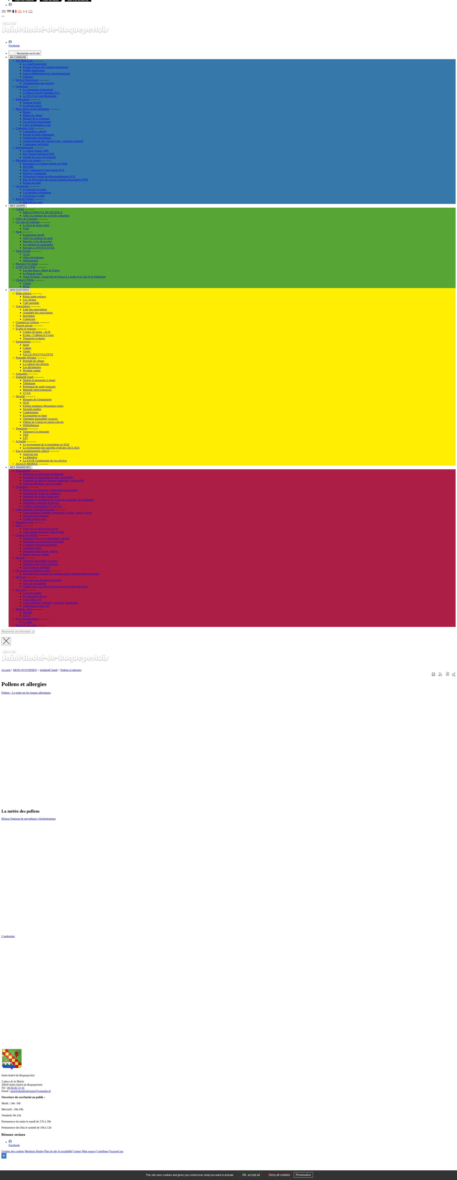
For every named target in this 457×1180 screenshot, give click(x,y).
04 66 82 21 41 (15, 1087)
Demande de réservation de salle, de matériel (48, 477)
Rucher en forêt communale (38, 134)
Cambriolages (30, 412)
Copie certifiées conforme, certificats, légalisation (50, 602)
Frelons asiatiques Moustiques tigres (43, 405)
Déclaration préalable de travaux (41, 502)
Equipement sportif (33, 234)
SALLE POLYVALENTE (38, 354)
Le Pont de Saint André (36, 225)
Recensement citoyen (35, 596)
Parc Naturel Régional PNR (38, 153)
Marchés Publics (25, 199)
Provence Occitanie (27, 263)
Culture (20, 209)
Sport (19, 231)
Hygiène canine (32, 370)
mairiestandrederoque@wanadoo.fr (31, 1091)
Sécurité (20, 396)
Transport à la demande (36, 431)
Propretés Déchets (26, 357)
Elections (21, 576)
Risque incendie (32, 182)
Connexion (29, 319)
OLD (26, 402)
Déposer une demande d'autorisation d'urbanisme (50, 490)
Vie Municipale (24, 60)
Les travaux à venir (33, 195)
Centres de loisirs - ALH (36, 331)
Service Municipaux (27, 79)
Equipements (23, 341)
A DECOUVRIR (26, 267)
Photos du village (32, 115)
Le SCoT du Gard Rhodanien (39, 96)
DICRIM (28, 166)
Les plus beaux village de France (41, 270)
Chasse (27, 283)
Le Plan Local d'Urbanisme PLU (41, 92)
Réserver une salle (26, 625)
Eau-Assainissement (27, 618)
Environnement (24, 147)
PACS (26, 615)
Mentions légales (34, 1151)
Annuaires (21, 373)
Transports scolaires (34, 338)
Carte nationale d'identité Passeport (35, 509)
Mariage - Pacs (24, 609)
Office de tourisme (33, 257)
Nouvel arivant (24, 325)
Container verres (32, 548)
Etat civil (21, 589)
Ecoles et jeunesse (26, 328)
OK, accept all (251, 1174)
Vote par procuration (34, 583)
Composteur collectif (34, 131)
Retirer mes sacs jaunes (36, 554)
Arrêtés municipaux (34, 70)
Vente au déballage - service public (42, 483)
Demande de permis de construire (42, 493)
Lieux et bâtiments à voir (37, 125)
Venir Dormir (23, 251)
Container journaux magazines (40, 544)
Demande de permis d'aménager (41, 496)
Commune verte (25, 128)
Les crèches (29, 299)
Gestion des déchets (27, 535)
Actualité (21, 441)
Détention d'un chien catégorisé (40, 564)
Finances (28, 76)
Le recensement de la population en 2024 (46, 444)
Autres (26, 351)
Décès (19, 525)
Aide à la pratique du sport (38, 238)
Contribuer (102, 1151)
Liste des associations (35, 309)
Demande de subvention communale (43, 474)
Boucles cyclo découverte (37, 241)
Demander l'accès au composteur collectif (46, 538)
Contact (77, 1151)
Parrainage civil (24, 522)
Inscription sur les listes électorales (42, 580)
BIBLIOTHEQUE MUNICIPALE (43, 212)
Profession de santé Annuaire (39, 386)
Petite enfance (24, 293)
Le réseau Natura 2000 (36, 150)
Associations (23, 306)
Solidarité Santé (24, 377)
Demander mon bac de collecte (40, 551)
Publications (22, 99)
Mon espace (89, 1151)
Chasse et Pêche (25, 279)
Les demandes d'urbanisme (38, 89)
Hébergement (30, 260)
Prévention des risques (29, 160)
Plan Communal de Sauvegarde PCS (43, 170)
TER (25, 434)
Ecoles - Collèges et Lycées (38, 335)
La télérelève (30, 457)
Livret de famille (32, 593)
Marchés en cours (33, 202)
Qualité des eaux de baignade (39, 157)
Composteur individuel (36, 144)
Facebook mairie (32, 105)
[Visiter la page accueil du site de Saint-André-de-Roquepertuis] (60, 664)
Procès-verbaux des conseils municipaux (45, 67)
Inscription (29, 315)
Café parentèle (31, 303)
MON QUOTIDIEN (25, 670)
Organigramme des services (38, 83)
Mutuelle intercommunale (37, 389)
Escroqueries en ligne (35, 415)
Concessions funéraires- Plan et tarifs (43, 531)
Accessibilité (65, 1151)
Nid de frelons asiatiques (37, 567)
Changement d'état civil (36, 605)
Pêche (26, 286)
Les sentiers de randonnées (38, 244)
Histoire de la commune (36, 118)
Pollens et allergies (71, 670)
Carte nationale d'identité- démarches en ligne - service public (57, 512)
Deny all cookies (279, 1174)
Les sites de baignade (28, 222)
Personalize (303, 1174)
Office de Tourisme (26, 218)
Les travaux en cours (34, 189)
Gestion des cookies (12, 1151)
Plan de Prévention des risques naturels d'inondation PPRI (55, 179)
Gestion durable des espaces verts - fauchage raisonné (53, 141)
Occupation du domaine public (33, 570)
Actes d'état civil (32, 599)
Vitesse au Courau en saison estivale (43, 422)
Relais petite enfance (34, 296)
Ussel (26, 228)
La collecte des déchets (36, 364)
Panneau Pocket (32, 102)
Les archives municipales (37, 121)
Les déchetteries (32, 367)
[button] (447, 674)
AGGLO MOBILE (27, 463)
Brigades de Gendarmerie (37, 399)
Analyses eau (30, 454)
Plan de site (50, 1151)
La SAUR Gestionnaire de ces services (45, 460)
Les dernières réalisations (37, 192)
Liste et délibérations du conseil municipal (46, 73)
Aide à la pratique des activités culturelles (46, 215)
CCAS (27, 393)
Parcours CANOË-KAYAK (39, 247)
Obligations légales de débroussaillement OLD (49, 176)
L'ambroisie (8, 936)
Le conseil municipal (34, 63)
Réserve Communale (34, 173)
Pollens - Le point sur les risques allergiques (26, 692)
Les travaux (22, 186)
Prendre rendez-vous (34, 519)
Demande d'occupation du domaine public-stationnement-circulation (61, 573)
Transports (21, 428)
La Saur (27, 622)
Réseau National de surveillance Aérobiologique (28, 818)
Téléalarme (29, 383)
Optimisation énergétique (37, 137)
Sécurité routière (32, 409)
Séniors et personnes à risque (39, 380)
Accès (26, 254)
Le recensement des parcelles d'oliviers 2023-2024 (51, 447)
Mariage (27, 612)
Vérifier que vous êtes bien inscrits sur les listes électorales (55, 586)
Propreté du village (33, 360)
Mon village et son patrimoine (32, 108)
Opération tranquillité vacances (40, 418)
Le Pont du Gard (32, 273)
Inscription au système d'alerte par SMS (45, 163)
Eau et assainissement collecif (32, 450)
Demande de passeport (35, 515)
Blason (27, 112)
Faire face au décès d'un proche (40, 528)
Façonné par (116, 1151)
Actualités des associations (38, 312)
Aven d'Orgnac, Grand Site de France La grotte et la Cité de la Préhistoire (64, 276)
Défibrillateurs (31, 425)
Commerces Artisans (27, 322)
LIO (25, 438)
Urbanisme (22, 86)
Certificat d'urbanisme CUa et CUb (42, 506)
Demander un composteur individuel (43, 541)
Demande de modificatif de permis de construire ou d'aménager (58, 499)
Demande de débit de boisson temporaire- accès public (53, 480)
